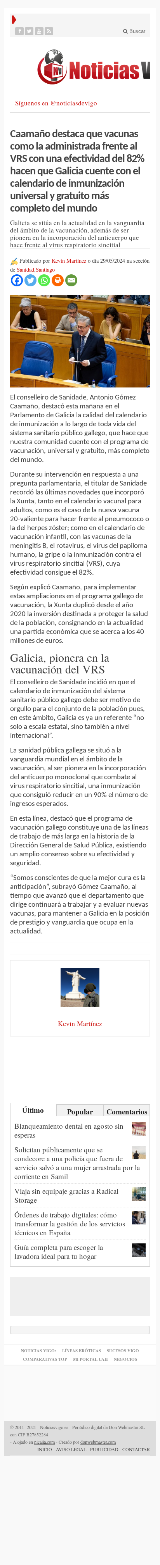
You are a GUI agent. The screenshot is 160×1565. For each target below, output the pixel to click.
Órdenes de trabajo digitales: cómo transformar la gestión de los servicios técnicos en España (69, 1223)
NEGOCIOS (125, 1359)
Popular (80, 1111)
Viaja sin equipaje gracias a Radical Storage (66, 1195)
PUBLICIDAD (104, 1449)
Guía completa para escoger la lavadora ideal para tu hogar (58, 1251)
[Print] (58, 280)
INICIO (44, 1449)
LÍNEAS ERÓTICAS (81, 1351)
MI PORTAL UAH (90, 1359)
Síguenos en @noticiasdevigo (56, 102)
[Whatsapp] (44, 280)
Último (33, 1110)
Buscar (136, 31)
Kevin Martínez (69, 260)
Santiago (45, 269)
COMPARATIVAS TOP (45, 1359)
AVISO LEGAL (71, 1449)
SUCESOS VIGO (123, 1351)
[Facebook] (19, 31)
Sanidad (25, 269)
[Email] (71, 280)
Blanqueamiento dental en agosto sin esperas (68, 1130)
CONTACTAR (136, 1449)
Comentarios (126, 1111)
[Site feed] (49, 31)
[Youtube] (39, 31)
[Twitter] (29, 31)
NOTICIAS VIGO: (38, 1351)
